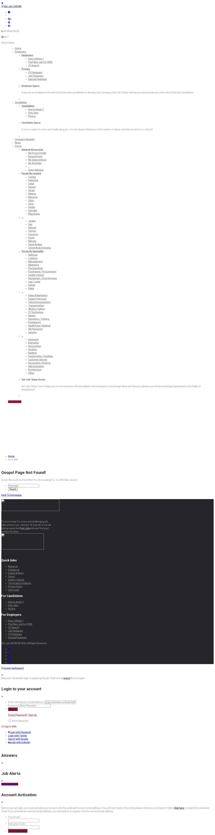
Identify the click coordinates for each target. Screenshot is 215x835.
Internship (33, 342)
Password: (13, 705)
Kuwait (31, 187)
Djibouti (32, 227)
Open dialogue (36, 170)
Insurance (33, 339)
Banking (32, 353)
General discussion (32, 149)
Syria (31, 203)
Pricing (26, 69)
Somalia (32, 210)
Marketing (33, 265)
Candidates (21, 102)
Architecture (34, 369)
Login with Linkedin (20, 742)
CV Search (33, 65)
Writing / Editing (36, 309)
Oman (31, 190)
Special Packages (37, 79)
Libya (31, 200)
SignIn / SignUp (16, 579)
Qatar (31, 183)
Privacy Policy (15, 586)
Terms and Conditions (19, 583)
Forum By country (31, 173)
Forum (18, 146)
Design (31, 315)
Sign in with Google (18, 739)
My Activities (35, 163)
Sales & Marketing (37, 295)
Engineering (34, 322)
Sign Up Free (14, 401)
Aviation (32, 349)
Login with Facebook (20, 732)
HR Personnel (35, 329)
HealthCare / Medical (39, 325)
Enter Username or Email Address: (26, 702)
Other (31, 373)
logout (66, 678)
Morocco (32, 197)
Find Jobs (33, 112)
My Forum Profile (37, 153)
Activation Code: (16, 824)
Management (35, 261)
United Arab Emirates (39, 247)
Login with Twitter (17, 735)
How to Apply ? (36, 109)
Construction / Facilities (40, 356)
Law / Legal (34, 281)
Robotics (32, 254)
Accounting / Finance (39, 363)
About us (13, 566)
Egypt (31, 237)
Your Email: (14, 817)
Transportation (36, 305)
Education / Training (38, 319)
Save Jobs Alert (9, 784)
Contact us (13, 569)
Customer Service (37, 359)
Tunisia (32, 177)
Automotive (34, 346)
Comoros (33, 234)
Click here (179, 808)
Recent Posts (35, 156)
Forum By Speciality (33, 251)
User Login (13, 590)
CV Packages (35, 72)
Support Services (37, 298)
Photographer (35, 268)
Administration (36, 366)
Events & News (16, 573)
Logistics (32, 258)
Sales (31, 288)
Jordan (32, 221)
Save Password (20, 721)
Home (18, 48)
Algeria (32, 193)
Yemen (32, 231)
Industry (32, 332)
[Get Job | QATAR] (11, 6)
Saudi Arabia (35, 244)
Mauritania (34, 214)
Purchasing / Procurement (42, 271)
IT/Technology (36, 312)
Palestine (33, 180)
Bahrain (32, 241)
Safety (31, 285)
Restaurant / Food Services (42, 278)
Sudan (31, 207)
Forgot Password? (17, 715)
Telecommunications (39, 302)
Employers (20, 51)
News (18, 142)
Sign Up (33, 715)
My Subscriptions (37, 159)
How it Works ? (36, 58)
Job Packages (35, 76)
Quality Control (36, 275)
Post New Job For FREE (40, 62)
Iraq (30, 224)
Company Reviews (24, 139)
